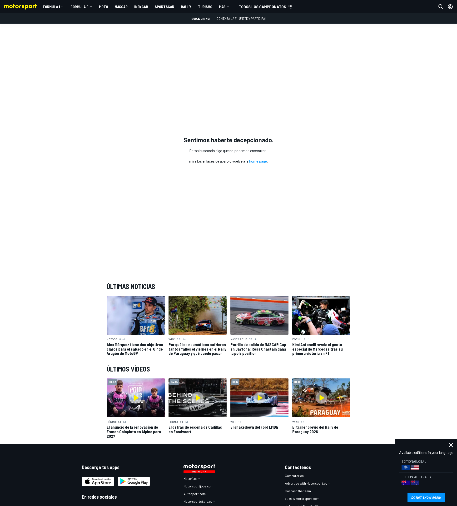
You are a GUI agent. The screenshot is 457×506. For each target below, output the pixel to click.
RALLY (186, 6)
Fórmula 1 (51, 6)
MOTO (103, 6)
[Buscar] (441, 6)
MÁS (222, 6)
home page (258, 161)
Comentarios (294, 476)
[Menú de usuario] (450, 6)
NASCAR (121, 6)
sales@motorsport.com (302, 498)
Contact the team (298, 491)
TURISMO (205, 6)
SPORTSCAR (164, 6)
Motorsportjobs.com (198, 486)
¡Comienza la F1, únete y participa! (241, 18)
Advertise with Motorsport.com (307, 483)
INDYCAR (141, 6)
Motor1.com (192, 478)
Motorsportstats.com (199, 501)
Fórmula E (79, 6)
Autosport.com (195, 494)
